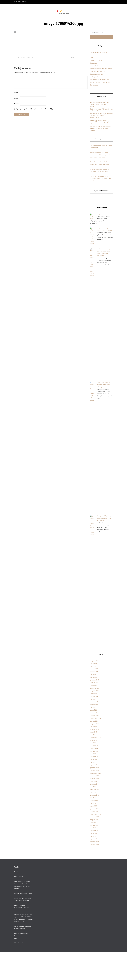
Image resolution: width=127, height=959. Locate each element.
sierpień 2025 (94, 691)
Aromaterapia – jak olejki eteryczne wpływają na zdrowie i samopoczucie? (101, 115)
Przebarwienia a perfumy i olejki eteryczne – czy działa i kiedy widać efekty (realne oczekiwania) (100, 155)
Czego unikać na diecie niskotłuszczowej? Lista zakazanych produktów (103, 385)
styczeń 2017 (94, 839)
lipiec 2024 (93, 726)
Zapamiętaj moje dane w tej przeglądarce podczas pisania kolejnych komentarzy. (39, 109)
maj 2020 (93, 787)
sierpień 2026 (94, 661)
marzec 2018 (94, 800)
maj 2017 (93, 828)
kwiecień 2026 (94, 669)
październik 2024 (95, 718)
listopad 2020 (94, 770)
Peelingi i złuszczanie (97, 77)
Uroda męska (94, 85)
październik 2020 (95, 773)
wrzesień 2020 (94, 776)
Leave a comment (20, 57)
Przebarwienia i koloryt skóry (99, 79)
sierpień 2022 (94, 740)
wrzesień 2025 (94, 688)
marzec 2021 (94, 759)
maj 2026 (93, 666)
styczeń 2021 (94, 765)
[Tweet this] (78, 57)
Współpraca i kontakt (20, 1)
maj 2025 (93, 699)
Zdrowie (92, 88)
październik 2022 (95, 737)
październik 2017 (95, 814)
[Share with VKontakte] (86, 57)
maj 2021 (93, 754)
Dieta (91, 57)
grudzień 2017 (94, 809)
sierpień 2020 (94, 778)
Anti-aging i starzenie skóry (99, 52)
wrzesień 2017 (94, 817)
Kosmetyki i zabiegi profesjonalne (101, 68)
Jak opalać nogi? (18, 943)
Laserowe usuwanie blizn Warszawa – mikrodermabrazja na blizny (23, 936)
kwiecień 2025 (94, 702)
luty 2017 (93, 836)
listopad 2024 (94, 715)
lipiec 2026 (93, 663)
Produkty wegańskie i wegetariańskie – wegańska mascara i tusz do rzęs (21, 908)
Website (16, 103)
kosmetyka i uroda (96, 66)
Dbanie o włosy (18, 876)
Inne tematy (94, 63)
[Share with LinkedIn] (82, 57)
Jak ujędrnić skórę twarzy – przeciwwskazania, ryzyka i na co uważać (104, 518)
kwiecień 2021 (94, 756)
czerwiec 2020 (94, 784)
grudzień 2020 (94, 767)
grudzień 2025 (94, 680)
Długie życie (100, 214)
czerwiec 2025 (94, 696)
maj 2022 (93, 743)
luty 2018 (93, 803)
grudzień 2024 (94, 713)
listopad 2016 (94, 844)
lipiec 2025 (93, 694)
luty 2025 (93, 707)
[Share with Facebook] (76, 57)
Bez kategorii (94, 55)
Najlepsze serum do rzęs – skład (23, 893)
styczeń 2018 (94, 806)
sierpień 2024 (94, 724)
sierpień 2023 (94, 729)
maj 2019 (93, 798)
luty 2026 (93, 674)
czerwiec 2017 (94, 825)
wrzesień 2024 (94, 721)
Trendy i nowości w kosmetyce (100, 82)
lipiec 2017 (93, 822)
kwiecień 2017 (94, 830)
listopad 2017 (94, 811)
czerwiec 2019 (94, 795)
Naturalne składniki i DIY (98, 71)
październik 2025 (95, 685)
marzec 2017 (94, 833)
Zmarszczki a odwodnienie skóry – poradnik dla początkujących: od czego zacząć (100, 178)
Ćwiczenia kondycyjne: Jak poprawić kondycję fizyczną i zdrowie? (99, 122)
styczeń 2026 (94, 677)
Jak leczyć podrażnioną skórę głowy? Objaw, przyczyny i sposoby (99, 104)
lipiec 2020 (93, 781)
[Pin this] (84, 57)
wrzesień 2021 (94, 748)
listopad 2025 (94, 683)
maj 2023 (93, 735)
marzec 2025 (94, 704)
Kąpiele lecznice (18, 871)
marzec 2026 (94, 672)
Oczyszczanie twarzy (96, 74)
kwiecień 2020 (94, 789)
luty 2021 (93, 762)
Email (16, 98)
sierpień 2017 (94, 820)
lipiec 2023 (93, 732)
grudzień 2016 (94, 841)
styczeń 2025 (94, 710)
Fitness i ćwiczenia (96, 60)
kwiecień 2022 (94, 746)
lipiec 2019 (93, 792)
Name (16, 92)
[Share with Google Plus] (80, 57)
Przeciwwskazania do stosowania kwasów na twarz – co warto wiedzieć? (100, 128)
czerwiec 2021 (94, 751)
